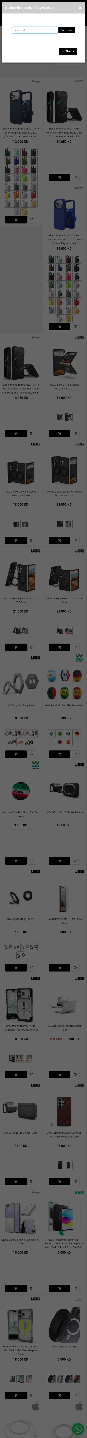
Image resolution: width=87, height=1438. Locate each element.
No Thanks (68, 51)
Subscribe (66, 30)
